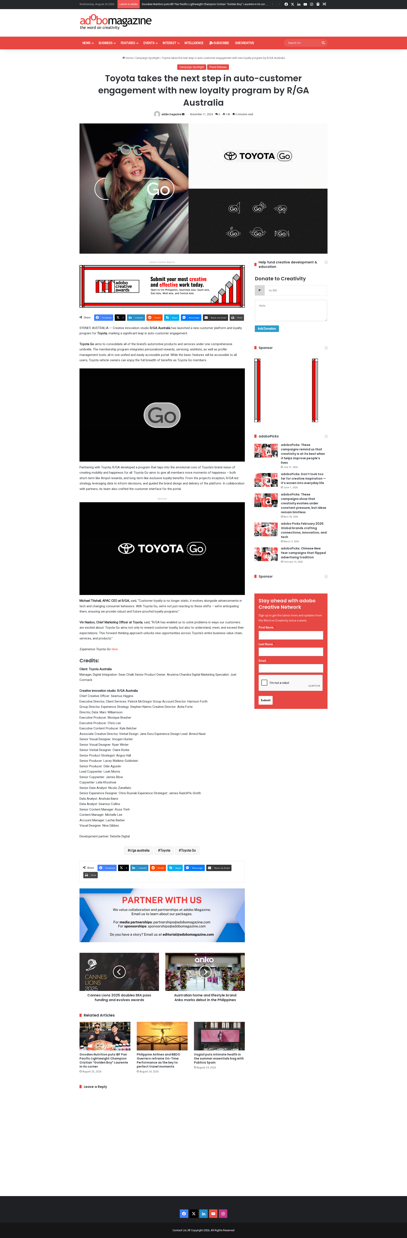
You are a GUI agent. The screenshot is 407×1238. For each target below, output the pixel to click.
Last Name (267, 644)
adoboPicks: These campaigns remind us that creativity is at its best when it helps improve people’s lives (303, 454)
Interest (169, 43)
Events (149, 43)
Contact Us (179, 1230)
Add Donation (267, 328)
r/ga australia (139, 850)
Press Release (218, 67)
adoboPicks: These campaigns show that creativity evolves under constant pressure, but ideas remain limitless (303, 503)
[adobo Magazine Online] (116, 21)
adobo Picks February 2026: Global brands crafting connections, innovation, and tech (304, 530)
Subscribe (221, 43)
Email (263, 661)
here (114, 649)
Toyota (165, 850)
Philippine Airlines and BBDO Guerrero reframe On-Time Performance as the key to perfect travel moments (158, 1060)
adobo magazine (171, 114)
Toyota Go (188, 850)
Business (106, 43)
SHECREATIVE (244, 43)
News (86, 43)
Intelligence (194, 43)
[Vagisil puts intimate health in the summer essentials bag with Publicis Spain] (219, 1036)
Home (129, 57)
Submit (265, 700)
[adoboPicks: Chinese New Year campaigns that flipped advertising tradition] (266, 554)
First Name (267, 627)
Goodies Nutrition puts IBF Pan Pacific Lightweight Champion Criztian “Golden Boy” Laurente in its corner (103, 1060)
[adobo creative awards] (162, 286)
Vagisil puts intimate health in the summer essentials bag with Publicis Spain (219, 1058)
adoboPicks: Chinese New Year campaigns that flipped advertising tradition (303, 552)
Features (128, 43)
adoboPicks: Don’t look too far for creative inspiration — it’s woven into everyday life (303, 478)
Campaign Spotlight (147, 57)
